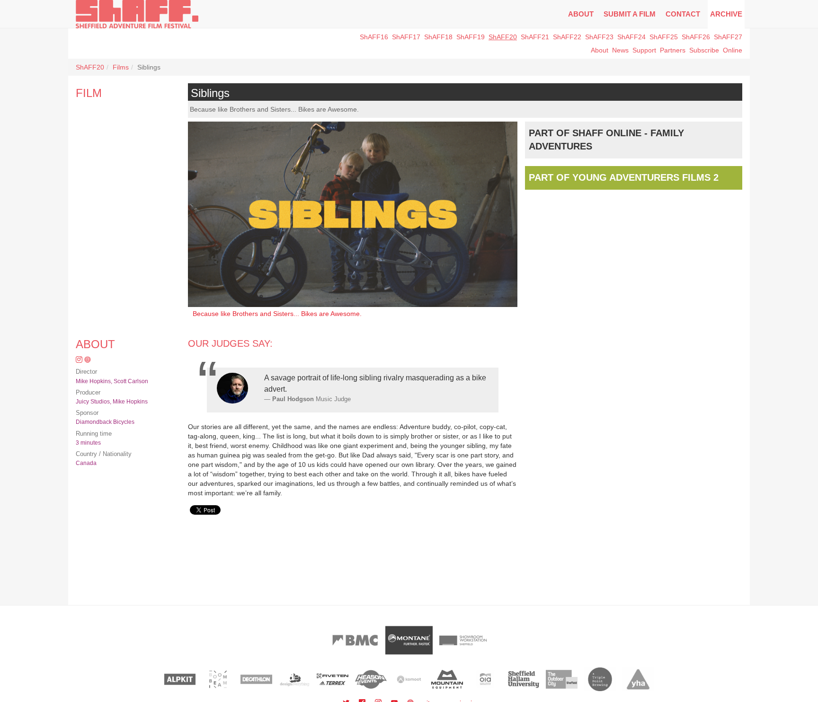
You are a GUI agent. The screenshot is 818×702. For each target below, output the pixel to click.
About (581, 14)
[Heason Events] (371, 679)
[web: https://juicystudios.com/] (87, 360)
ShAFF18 (438, 37)
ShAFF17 (406, 37)
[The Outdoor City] (562, 679)
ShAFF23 (599, 37)
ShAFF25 (663, 37)
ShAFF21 (535, 37)
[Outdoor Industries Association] (485, 679)
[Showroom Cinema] (463, 640)
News (620, 50)
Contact (683, 14)
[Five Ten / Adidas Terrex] (332, 679)
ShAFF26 (696, 37)
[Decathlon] (256, 679)
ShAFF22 (567, 37)
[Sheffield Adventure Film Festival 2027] (137, 14)
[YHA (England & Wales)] (638, 679)
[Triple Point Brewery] (600, 679)
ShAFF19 (470, 37)
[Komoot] (409, 679)
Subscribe (704, 50)
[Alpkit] (180, 679)
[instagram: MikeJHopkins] (80, 360)
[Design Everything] (295, 679)
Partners (672, 50)
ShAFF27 (728, 37)
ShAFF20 (503, 37)
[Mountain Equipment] (447, 679)
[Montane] (409, 640)
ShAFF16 (374, 37)
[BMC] (355, 640)
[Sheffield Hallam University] (524, 679)
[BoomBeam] (218, 679)
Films (121, 67)
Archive (726, 14)
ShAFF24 (631, 37)
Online (732, 50)
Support (644, 50)
